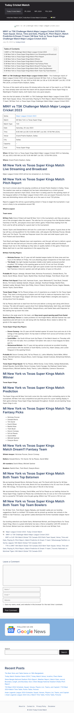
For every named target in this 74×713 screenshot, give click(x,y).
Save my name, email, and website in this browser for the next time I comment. (34, 604)
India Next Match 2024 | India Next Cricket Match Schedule (27, 18)
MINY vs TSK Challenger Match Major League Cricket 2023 (26, 52)
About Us (22, 706)
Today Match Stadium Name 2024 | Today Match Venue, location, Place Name (33, 676)
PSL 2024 (48, 11)
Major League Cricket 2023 (26, 116)
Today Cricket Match (17, 5)
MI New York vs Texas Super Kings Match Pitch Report (25, 57)
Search (7, 649)
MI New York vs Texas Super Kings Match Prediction (23, 61)
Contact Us (30, 706)
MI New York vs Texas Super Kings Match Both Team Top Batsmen (29, 68)
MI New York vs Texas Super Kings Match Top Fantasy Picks (27, 64)
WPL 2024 (38, 11)
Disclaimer (51, 706)
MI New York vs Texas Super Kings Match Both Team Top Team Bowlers (31, 71)
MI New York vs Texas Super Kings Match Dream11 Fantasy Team (28, 66)
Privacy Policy (41, 706)
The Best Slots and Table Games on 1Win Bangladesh (24, 673)
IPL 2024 (28, 11)
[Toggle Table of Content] (54, 49)
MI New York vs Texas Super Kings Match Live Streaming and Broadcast (30, 54)
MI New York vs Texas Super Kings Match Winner (23, 59)
